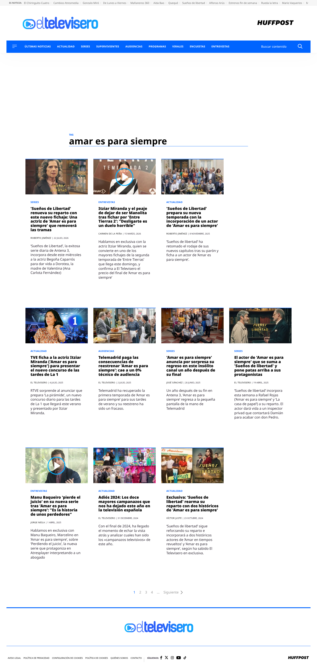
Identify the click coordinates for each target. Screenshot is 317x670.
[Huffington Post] (275, 23)
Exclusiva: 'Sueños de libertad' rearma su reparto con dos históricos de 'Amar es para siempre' (192, 504)
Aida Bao (159, 3)
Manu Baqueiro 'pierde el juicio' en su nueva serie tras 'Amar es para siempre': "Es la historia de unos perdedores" (55, 506)
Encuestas (197, 46)
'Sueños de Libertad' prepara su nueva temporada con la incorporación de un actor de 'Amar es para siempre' (192, 217)
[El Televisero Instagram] (172, 658)
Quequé (173, 3)
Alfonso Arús (217, 3)
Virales (178, 46)
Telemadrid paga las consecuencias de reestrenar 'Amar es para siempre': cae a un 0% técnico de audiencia (123, 366)
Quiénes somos (119, 658)
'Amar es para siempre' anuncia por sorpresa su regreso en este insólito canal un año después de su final (190, 366)
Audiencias (133, 46)
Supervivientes (107, 46)
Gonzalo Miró (91, 3)
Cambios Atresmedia (66, 3)
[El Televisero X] (166, 658)
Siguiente (171, 592)
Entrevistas (220, 46)
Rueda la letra (270, 3)
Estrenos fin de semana (243, 3)
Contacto (136, 658)
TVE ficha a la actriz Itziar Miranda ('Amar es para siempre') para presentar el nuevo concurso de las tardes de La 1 (56, 366)
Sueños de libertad (194, 3)
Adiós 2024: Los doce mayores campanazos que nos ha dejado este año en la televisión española (124, 504)
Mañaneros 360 (140, 3)
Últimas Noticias (38, 46)
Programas (157, 46)
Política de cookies (96, 658)
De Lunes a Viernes (115, 3)
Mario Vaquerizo (292, 3)
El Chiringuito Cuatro (37, 3)
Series (85, 46)
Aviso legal (14, 658)
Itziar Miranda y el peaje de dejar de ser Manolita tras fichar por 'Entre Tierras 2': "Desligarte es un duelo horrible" (123, 217)
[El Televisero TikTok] (185, 658)
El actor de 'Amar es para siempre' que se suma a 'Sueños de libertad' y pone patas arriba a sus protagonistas (259, 366)
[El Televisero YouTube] (178, 658)
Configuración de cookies (67, 658)
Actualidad (66, 46)
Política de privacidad (36, 658)
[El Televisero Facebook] (161, 658)
